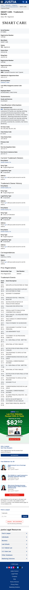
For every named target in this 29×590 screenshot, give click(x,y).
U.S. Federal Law (7, 548)
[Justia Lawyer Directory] (22, 567)
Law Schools (6, 544)
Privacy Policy (14, 584)
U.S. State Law (6, 551)
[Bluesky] (18, 567)
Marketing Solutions (8, 558)
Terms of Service (14, 581)
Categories (14, 5)
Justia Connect (14, 571)
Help (14, 579)
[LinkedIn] (7, 567)
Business (4, 540)
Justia (2, 5)
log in (5, 177)
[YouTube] (9, 567)
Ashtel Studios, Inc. (6, 162)
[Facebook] (11, 567)
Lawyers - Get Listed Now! (14, 521)
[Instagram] (13, 567)
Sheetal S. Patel (5, 82)
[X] (20, 567)
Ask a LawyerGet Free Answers (6, 447)
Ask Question (14, 455)
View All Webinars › (14, 495)
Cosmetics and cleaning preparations (9, 6)
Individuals (5, 537)
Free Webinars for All (7, 461)
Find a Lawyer (5, 510)
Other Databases (7, 555)
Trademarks (8, 5)
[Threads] (16, 567)
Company (14, 576)
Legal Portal (14, 573)
